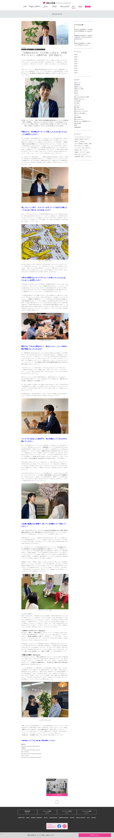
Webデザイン (87, 139)
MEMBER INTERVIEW (63, 817)
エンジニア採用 (67, 812)
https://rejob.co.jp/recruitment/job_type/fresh (30, 746)
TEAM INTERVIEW (53, 817)
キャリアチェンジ (88, 156)
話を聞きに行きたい (95, 835)
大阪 (83, 147)
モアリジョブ (82, 152)
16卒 (80, 150)
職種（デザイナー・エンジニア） (81, 111)
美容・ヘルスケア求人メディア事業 (81, 96)
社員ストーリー (30, 49)
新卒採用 (81, 139)
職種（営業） (77, 107)
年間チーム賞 (77, 154)
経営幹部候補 (77, 84)
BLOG (74, 7)
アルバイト (76, 115)
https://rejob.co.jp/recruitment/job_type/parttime (31, 757)
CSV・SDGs (76, 102)
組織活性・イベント (78, 86)
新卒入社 (23, 49)
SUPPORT (54, 7)
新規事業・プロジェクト (79, 98)
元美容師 (86, 145)
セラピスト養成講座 (79, 143)
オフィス (76, 137)
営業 (82, 156)
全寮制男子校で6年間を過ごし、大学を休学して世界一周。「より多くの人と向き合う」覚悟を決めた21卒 (83, 37)
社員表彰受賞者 (77, 127)
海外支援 (82, 141)
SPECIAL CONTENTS (64, 7)
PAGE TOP (57, 803)
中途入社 (76, 90)
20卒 (76, 145)
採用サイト (77, 141)
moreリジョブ (80, 145)
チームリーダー (78, 147)
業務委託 (76, 152)
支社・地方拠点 (77, 100)
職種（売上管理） (78, 123)
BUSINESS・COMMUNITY (34, 7)
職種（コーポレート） (78, 119)
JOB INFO (80, 7)
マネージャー (77, 104)
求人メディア (82, 137)
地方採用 (76, 139)
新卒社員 (76, 150)
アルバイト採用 (86, 812)
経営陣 (75, 125)
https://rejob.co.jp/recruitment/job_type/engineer (31, 753)
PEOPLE (46, 7)
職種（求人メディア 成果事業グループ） (82, 121)
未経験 (90, 143)
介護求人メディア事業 (78, 88)
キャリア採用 (47, 812)
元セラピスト (88, 147)
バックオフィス (84, 154)
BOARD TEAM (21, 817)
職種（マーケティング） (39, 49)
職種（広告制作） (78, 117)
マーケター (85, 150)
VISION (25, 7)
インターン (76, 94)
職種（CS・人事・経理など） (80, 113)
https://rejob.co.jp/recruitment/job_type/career (30, 749)
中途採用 (85, 143)
